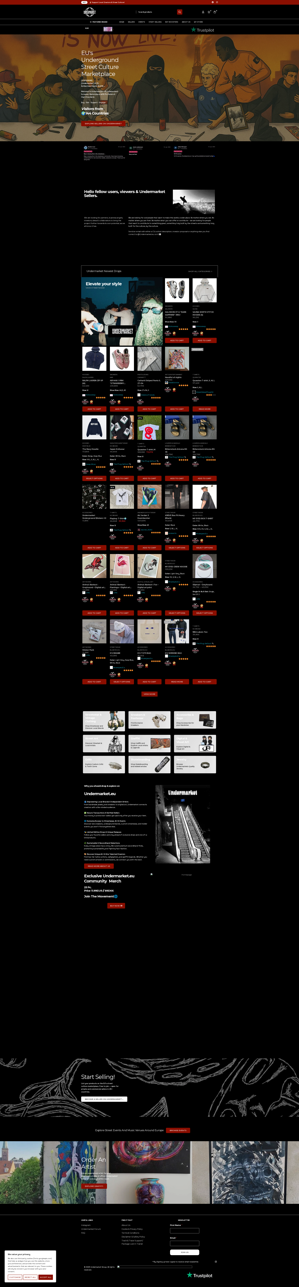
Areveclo (172, 533)
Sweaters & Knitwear (119, 443)
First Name (176, 1225)
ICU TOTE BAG (144, 653)
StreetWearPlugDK (205, 392)
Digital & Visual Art (145, 582)
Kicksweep (173, 326)
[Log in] (203, 12)
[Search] (179, 12)
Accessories (87, 512)
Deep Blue (86, 446)
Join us (185, 1252)
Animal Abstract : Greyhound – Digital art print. (93, 587)
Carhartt (141, 377)
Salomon (169, 309)
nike (111, 377)
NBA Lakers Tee (200, 632)
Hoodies (196, 306)
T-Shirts (196, 374)
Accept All (45, 1277)
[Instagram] (217, 2)
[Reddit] (212, 2)
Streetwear (170, 512)
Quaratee (197, 377)
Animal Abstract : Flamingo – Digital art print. (120, 587)
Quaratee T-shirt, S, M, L (204, 380)
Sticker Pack (88, 650)
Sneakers (169, 306)
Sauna (195, 309)
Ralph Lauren (87, 377)
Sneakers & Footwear (146, 512)
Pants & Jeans (142, 374)
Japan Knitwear (117, 449)
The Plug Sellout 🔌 (122, 464)
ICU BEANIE (115, 653)
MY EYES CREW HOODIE (176, 567)
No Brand (114, 446)
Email (173, 1238)
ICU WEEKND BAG (173, 653)
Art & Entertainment (173, 374)
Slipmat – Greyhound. (203, 585)
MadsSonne (173, 382)
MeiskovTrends (148, 395)
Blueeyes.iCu (198, 515)
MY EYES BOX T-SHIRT (203, 518)
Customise (15, 1277)
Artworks (86, 582)
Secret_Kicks (146, 530)
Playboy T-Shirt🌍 (118, 518)
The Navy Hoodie (90, 449)
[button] (103, 123)
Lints (88, 592)
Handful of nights (173, 377)
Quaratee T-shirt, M (146, 449)
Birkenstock (170, 446)
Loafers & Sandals (172, 443)
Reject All (30, 1277)
